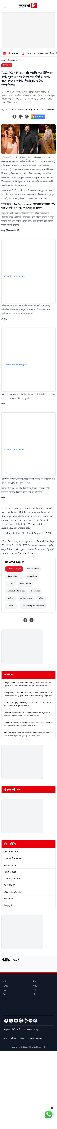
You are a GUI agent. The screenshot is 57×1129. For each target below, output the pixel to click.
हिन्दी (13, 1029)
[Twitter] (11, 1020)
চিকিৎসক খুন (11, 606)
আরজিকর (10, 598)
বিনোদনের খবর (13, 61)
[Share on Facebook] (25, 620)
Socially (30, 53)
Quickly (15, 53)
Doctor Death (25, 583)
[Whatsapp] (27, 117)
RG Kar (10, 583)
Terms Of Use (18, 1038)
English (7, 1029)
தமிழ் (36, 1029)
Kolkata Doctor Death (16, 591)
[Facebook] (14, 117)
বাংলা (23, 1029)
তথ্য (4, 990)
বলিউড (41, 598)
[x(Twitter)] (21, 117)
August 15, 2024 (42, 533)
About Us (8, 1038)
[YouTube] (16, 1020)
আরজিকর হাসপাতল (26, 598)
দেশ (46, 53)
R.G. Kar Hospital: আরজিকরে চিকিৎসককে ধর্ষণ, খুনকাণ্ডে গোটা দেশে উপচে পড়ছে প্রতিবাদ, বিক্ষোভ (28, 206)
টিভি (34, 994)
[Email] (35, 1020)
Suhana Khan (32, 576)
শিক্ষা (4, 994)
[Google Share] (38, 118)
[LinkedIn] (26, 1020)
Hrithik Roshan (33, 568)
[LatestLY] (27, 7)
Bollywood (35, 591)
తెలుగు (29, 1029)
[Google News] (30, 1020)
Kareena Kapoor (13, 576)
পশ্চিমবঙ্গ (40, 53)
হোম (3, 61)
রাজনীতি (5, 986)
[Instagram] (21, 1020)
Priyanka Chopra (14, 568)
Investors (39, 1038)
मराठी (18, 1029)
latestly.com (29, 553)
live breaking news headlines (33, 606)
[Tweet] (31, 620)
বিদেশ (52, 53)
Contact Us (30, 1038)
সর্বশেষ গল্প (9, 675)
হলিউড (35, 990)
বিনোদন (35, 981)
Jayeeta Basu (10, 110)
